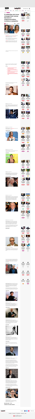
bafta (8, 404)
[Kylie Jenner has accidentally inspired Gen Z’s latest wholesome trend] (23, 244)
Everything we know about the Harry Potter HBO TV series (23, 173)
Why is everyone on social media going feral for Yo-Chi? (23, 281)
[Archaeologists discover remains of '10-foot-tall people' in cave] (23, 301)
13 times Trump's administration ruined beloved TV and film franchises (23, 231)
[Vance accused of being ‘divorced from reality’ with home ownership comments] (28, 235)
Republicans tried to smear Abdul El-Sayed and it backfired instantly (28, 75)
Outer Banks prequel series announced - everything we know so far (23, 165)
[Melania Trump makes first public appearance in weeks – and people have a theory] (28, 62)
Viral (19, 10)
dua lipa (28, 118)
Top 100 (5, 10)
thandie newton (8, 12)
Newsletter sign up (26, 8)
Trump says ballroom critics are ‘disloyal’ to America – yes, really (28, 305)
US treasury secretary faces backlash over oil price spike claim (23, 116)
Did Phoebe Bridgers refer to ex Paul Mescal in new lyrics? (23, 215)
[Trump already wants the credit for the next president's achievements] (28, 38)
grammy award (5, 404)
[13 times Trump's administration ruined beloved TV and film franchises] (23, 227)
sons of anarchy (23, 151)
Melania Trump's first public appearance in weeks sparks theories (28, 66)
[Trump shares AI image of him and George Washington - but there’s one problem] (28, 202)
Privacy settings (18, 413)
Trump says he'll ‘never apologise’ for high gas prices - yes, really (23, 198)
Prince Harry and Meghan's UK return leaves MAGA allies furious (23, 132)
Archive (25, 413)
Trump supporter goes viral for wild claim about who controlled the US (28, 51)
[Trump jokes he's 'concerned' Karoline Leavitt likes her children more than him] (23, 38)
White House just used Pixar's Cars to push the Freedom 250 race (28, 231)
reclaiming (14, 36)
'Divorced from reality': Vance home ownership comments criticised (28, 239)
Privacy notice (14, 413)
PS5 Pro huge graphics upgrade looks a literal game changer (28, 264)
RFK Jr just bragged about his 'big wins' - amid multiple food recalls (23, 182)
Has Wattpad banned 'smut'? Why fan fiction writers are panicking (28, 314)
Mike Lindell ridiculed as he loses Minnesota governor (23, 273)
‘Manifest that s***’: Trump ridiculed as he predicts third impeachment (27, 182)
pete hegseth (28, 35)
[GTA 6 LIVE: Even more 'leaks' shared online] (28, 14)
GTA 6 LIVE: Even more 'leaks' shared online (28, 18)
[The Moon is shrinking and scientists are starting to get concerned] (23, 310)
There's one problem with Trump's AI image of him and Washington (28, 207)
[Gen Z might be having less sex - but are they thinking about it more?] (23, 79)
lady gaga (28, 283)
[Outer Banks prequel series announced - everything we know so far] (23, 161)
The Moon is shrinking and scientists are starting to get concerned (23, 314)
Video (25, 10)
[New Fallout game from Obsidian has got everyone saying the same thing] (23, 260)
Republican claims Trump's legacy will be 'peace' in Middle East (28, 99)
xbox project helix (28, 133)
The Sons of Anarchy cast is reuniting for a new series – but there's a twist (23, 149)
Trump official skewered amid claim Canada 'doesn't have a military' (28, 83)
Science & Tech (16, 10)
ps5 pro (27, 266)
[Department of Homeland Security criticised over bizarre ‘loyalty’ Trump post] (23, 14)
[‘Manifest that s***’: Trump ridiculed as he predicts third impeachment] (28, 178)
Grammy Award (12, 128)
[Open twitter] (27, 411)
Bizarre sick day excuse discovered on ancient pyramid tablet (28, 198)
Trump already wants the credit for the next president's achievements (28, 42)
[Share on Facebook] (17, 23)
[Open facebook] (25, 411)
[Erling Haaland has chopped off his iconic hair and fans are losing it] (23, 235)
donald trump (23, 76)
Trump (13, 10)
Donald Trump (23, 142)
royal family (23, 133)
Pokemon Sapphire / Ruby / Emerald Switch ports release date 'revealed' (28, 215)
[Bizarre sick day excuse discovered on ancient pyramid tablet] (28, 194)
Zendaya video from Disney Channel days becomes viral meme (27, 140)
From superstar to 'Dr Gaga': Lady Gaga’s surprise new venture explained (28, 281)
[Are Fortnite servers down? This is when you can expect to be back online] (28, 244)
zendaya (28, 142)
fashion (23, 35)
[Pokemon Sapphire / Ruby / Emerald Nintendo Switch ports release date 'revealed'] (28, 211)
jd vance (28, 109)
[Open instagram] (28, 411)
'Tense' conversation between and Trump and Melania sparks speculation (23, 75)
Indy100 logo (17, 8)
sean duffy (23, 109)
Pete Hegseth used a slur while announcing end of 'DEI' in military (28, 34)
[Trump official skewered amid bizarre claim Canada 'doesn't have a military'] (28, 79)
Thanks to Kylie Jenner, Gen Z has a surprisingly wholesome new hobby (23, 248)
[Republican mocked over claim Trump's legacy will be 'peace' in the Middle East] (28, 95)
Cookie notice (22, 413)
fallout (23, 266)
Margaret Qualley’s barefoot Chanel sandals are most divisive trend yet (28, 297)
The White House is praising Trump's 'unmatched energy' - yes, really (23, 140)
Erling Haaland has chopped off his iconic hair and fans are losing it (23, 239)
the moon (23, 316)
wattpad (28, 316)
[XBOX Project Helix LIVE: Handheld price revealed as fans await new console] (28, 128)
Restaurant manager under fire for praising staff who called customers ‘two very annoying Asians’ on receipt (12, 74)
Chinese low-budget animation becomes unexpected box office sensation (28, 174)
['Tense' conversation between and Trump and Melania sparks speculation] (23, 71)
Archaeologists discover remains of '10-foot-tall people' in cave (23, 305)
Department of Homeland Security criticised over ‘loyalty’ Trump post (23, 18)
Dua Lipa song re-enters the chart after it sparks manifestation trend (28, 116)
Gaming (10, 10)
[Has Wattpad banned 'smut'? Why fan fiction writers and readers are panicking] (28, 310)
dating (27, 151)
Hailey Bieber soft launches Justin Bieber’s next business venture (23, 34)
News (8, 10)
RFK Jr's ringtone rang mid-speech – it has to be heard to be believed (23, 51)
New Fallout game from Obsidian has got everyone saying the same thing (23, 264)
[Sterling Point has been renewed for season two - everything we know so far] (23, 293)
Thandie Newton (7, 35)
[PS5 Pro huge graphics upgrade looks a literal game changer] (28, 260)
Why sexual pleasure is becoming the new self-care (23, 83)
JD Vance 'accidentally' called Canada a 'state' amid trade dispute (28, 107)
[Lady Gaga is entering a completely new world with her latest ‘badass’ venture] (28, 277)
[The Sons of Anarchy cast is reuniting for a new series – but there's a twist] (23, 145)
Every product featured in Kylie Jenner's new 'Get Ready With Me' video (28, 165)
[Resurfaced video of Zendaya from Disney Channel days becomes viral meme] (28, 136)
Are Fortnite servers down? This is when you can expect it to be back (28, 248)
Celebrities (23, 10)
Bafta (7, 40)
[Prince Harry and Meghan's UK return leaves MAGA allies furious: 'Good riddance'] (23, 128)
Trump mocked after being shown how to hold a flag (23, 65)
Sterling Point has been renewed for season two (23, 297)
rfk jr (23, 52)
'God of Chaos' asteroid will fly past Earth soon (23, 206)
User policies (10, 413)
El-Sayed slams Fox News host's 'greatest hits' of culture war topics (28, 273)
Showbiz (5, 12)
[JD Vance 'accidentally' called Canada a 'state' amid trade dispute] (28, 103)
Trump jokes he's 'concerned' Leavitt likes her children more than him (23, 42)
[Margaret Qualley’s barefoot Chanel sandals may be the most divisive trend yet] (28, 293)
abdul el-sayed (28, 76)
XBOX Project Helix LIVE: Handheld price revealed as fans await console (28, 132)
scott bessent (23, 118)
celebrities (10, 404)
